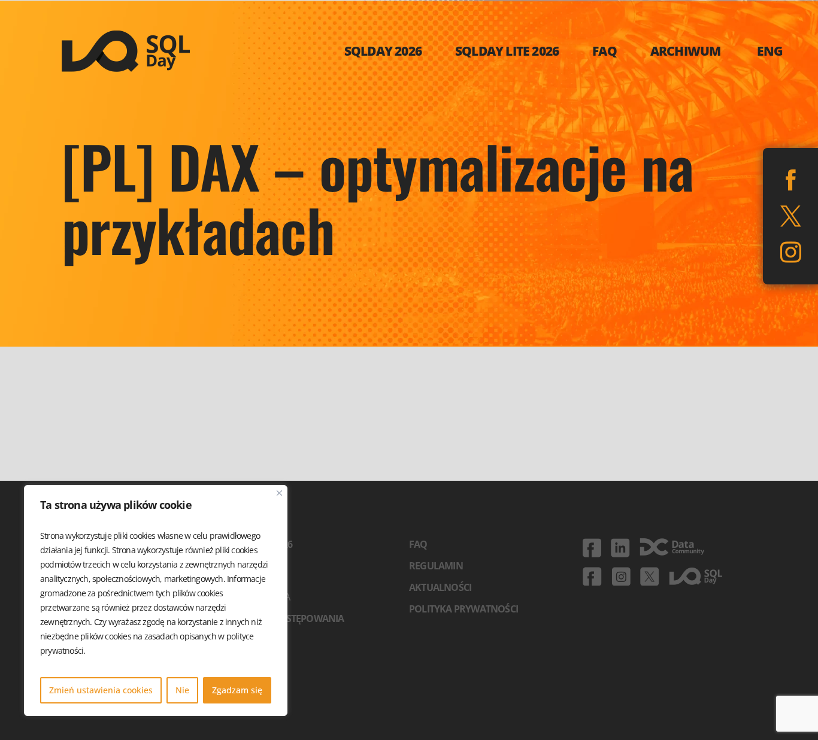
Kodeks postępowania (289, 618)
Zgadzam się (237, 690)
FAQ (418, 544)
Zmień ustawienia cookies (101, 690)
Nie (182, 690)
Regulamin (436, 565)
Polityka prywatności (463, 608)
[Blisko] (279, 493)
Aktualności (440, 587)
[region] (155, 600)
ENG (770, 51)
